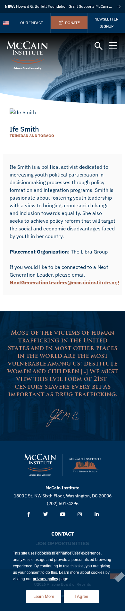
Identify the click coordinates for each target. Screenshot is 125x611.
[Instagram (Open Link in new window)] (79, 514)
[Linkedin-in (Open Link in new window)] (96, 514)
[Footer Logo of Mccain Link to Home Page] (40, 465)
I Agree (81, 596)
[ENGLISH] (6, 22)
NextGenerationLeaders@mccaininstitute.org (64, 282)
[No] (115, 576)
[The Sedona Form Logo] (85, 465)
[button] (99, 46)
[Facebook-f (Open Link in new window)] (28, 514)
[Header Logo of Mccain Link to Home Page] (27, 55)
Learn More (47, 594)
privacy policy (45, 579)
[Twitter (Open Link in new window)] (45, 514)
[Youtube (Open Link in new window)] (62, 514)
